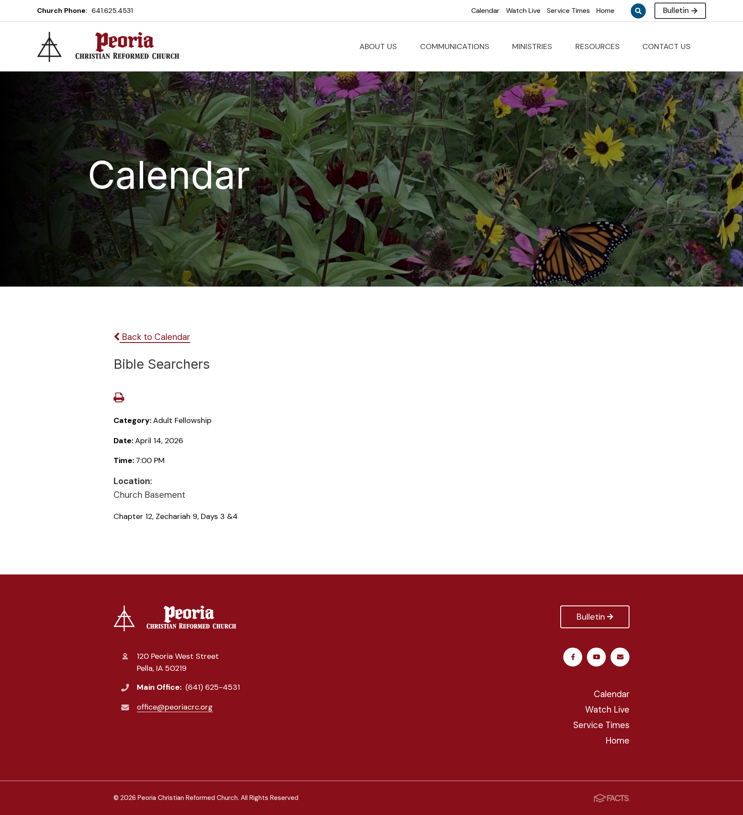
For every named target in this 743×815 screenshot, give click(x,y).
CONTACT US (667, 46)
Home (605, 10)
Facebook (572, 657)
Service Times (568, 10)
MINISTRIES (533, 46)
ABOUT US (379, 46)
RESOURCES (598, 46)
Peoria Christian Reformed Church (177, 618)
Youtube (596, 657)
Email (620, 657)
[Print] (119, 398)
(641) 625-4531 (212, 687)
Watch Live (523, 10)
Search (638, 11)
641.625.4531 (112, 10)
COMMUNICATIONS (455, 46)
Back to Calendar (155, 337)
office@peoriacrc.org (175, 707)
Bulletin (676, 10)
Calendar (485, 10)
